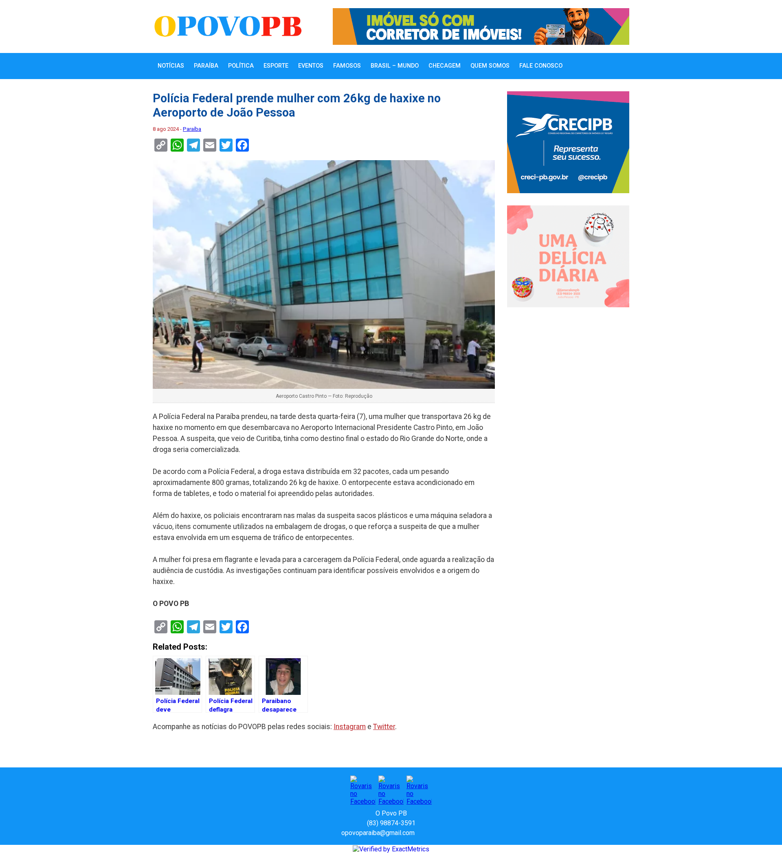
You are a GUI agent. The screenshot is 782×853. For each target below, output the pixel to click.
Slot (422, 833)
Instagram (350, 727)
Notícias (171, 65)
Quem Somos (490, 65)
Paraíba (206, 65)
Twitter (384, 727)
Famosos (347, 65)
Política (241, 65)
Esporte (276, 65)
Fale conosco (540, 65)
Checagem (444, 65)
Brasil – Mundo (395, 65)
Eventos (310, 65)
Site (435, 833)
